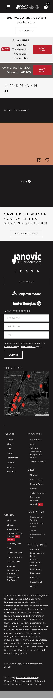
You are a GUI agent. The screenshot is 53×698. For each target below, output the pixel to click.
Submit (13, 354)
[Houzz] (38, 271)
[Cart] (45, 6)
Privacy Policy (10, 347)
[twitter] (26, 271)
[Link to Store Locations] (26, 393)
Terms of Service (28, 347)
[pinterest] (32, 271)
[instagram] (21, 271)
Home (7, 110)
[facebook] (15, 271)
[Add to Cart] (38, 160)
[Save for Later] (47, 160)
